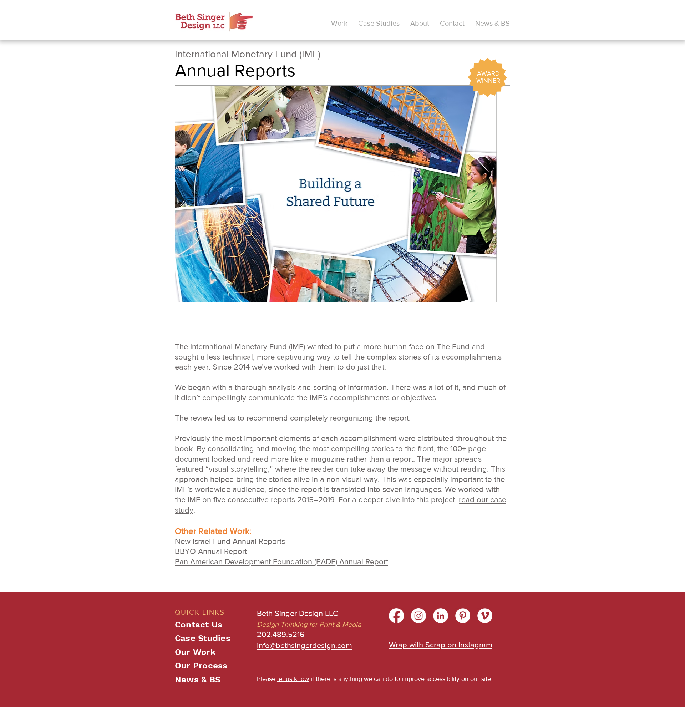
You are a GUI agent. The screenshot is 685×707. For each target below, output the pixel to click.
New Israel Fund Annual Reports (230, 541)
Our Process (201, 666)
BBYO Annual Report (211, 551)
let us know (293, 678)
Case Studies (202, 638)
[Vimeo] (484, 615)
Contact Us (198, 625)
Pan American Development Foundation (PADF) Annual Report (281, 562)
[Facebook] (396, 615)
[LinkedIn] (440, 615)
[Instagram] (418, 615)
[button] (339, 23)
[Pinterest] (462, 615)
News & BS (197, 680)
